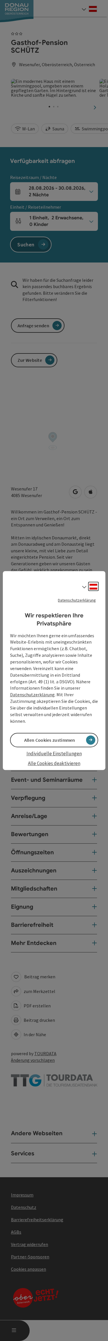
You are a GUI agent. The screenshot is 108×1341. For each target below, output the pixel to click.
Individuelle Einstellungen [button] (54, 753)
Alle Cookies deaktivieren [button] (54, 763)
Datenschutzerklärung (77, 600)
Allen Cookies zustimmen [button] (49, 740)
